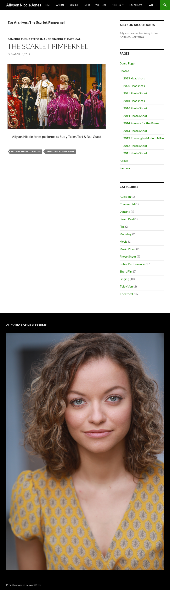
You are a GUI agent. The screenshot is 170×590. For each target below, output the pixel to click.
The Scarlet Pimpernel (47, 46)
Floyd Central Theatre (26, 151)
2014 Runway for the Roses (141, 123)
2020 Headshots (134, 86)
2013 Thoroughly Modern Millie (143, 138)
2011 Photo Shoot (135, 153)
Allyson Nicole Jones (23, 5)
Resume (74, 5)
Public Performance (36, 39)
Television (126, 286)
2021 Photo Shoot (135, 93)
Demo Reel (127, 219)
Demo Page (127, 63)
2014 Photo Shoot (135, 115)
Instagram (135, 5)
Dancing (13, 39)
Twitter (152, 5)
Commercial (127, 204)
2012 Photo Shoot (135, 145)
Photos (116, 5)
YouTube (100, 5)
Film (122, 226)
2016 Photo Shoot (135, 108)
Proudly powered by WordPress (23, 584)
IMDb (87, 5)
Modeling (126, 234)
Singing (57, 39)
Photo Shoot (128, 256)
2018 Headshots (134, 100)
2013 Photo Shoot (135, 130)
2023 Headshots (134, 78)
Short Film (126, 271)
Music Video (128, 249)
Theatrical (72, 39)
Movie (124, 241)
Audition (125, 196)
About (60, 5)
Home (47, 5)
